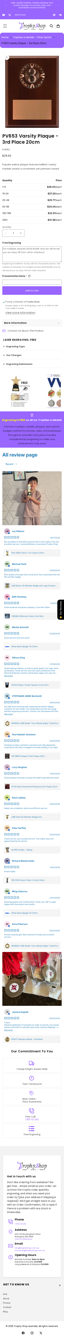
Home (5, 37)
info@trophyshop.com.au (27, 1248)
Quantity (6, 227)
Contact (7, 1307)
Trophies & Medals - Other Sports (32, 37)
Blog (5, 1311)
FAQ (5, 1294)
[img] (11, 537)
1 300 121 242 (20, 1223)
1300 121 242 (20, 15)
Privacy (6, 1302)
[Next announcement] (58, 5)
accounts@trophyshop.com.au (30, 1250)
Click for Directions (23, 1239)
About (6, 1298)
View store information (20, 312)
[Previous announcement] (5, 5)
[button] (5, 26)
